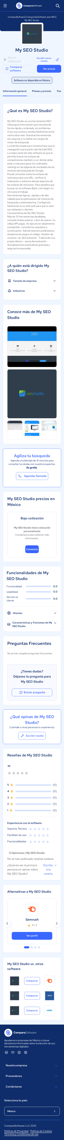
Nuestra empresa (16, 1065)
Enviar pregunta (34, 692)
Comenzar (32, 549)
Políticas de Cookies (41, 1131)
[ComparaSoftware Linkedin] (6, 1052)
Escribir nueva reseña (44, 60)
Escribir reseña (35, 735)
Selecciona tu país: (16, 1100)
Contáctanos (14, 1086)
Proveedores (14, 1076)
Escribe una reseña (48, 869)
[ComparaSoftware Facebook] (19, 1052)
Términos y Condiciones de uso (21, 1134)
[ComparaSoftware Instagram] (25, 1052)
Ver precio (49, 68)
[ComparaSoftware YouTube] (13, 1052)
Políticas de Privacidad (16, 1131)
